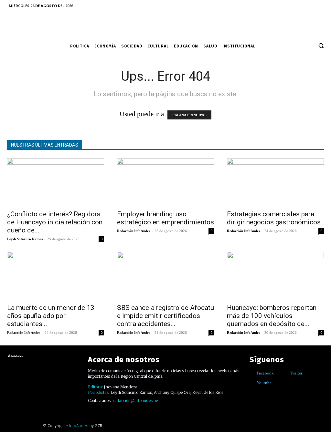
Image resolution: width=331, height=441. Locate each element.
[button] (321, 45)
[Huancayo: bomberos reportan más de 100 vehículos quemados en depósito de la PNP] (275, 276)
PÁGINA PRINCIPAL (189, 115)
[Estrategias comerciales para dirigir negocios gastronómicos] (275, 182)
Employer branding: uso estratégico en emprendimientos (165, 218)
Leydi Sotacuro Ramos (25, 239)
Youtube (264, 382)
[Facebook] (252, 373)
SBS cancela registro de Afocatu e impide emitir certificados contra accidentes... (165, 316)
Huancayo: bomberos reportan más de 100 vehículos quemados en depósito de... (271, 316)
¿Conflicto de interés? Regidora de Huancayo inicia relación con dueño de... (54, 222)
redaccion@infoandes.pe (135, 400)
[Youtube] (252, 382)
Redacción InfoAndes (133, 231)
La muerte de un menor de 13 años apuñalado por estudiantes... (50, 316)
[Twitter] (285, 373)
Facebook (265, 373)
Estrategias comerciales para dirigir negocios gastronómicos (274, 218)
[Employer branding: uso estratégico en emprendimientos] (165, 182)
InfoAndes (78, 425)
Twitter (296, 373)
